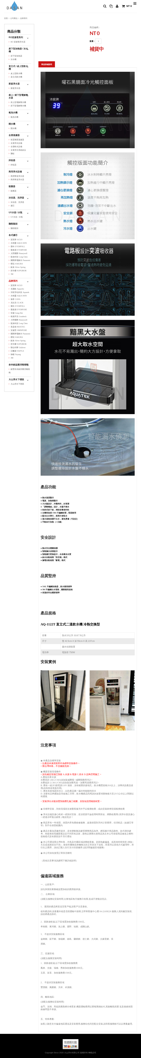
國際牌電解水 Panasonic (20, 260)
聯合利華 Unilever (18, 348)
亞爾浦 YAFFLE (17, 351)
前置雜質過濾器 (17, 140)
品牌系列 (23, 18)
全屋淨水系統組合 (18, 150)
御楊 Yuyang (16, 354)
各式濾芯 (13, 235)
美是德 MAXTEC (18, 327)
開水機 (12, 124)
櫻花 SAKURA (17, 264)
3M (12, 274)
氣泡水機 (13, 112)
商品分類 (14, 31)
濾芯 (12, 206)
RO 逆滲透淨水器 (18, 42)
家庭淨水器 (14, 84)
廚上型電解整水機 (18, 102)
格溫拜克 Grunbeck (18, 316)
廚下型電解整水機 (18, 106)
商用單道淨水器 (17, 180)
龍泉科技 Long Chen (19, 257)
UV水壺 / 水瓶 (15, 212)
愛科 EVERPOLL (18, 246)
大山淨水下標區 (16, 379)
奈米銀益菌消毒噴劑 (19, 364)
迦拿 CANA (15, 299)
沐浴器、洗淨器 (16, 198)
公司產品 (13, 18)
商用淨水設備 (15, 171)
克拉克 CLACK (17, 303)
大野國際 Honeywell (19, 253)
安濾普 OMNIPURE (19, 330)
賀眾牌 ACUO (16, 240)
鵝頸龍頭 (13, 224)
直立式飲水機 (16, 77)
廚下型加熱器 (16, 56)
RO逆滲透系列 (16, 37)
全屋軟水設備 (16, 147)
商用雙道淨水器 (17, 176)
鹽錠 (12, 153)
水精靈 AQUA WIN (19, 243)
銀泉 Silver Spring (18, 267)
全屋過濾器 (14, 135)
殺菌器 (12, 186)
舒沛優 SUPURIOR (18, 271)
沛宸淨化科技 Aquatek (20, 292)
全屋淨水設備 (16, 143)
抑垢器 (12, 160)
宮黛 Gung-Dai (17, 313)
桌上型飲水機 (16, 73)
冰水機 (13, 59)
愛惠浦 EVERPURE (19, 250)
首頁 (6, 18)
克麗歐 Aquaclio (17, 289)
